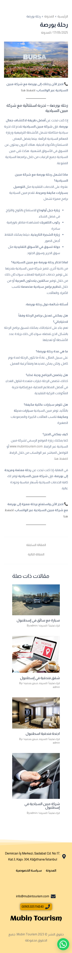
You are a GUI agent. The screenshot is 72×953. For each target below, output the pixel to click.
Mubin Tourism (36, 918)
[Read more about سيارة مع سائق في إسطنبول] (36, 599)
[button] (63, 944)
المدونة (46, 32)
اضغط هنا (28, 90)
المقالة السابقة (36, 544)
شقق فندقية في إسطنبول (40, 678)
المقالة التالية (36, 554)
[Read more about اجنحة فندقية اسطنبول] (36, 712)
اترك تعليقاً (54, 625)
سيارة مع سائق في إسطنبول (38, 620)
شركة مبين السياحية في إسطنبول (42, 805)
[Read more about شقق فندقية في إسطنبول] (36, 654)
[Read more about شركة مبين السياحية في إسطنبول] (36, 775)
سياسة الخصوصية (29, 870)
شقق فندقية (31, 683)
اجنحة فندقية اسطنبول (43, 733)
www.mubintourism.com (26, 446)
